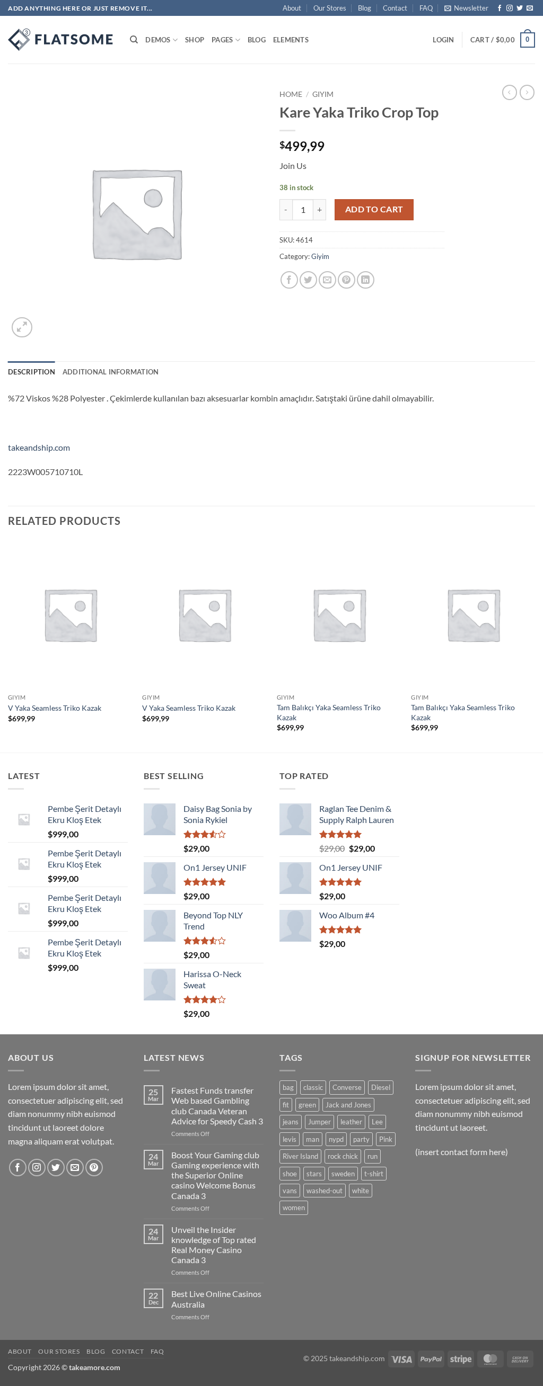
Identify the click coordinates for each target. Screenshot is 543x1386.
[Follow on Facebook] (499, 8)
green (307, 1105)
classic (313, 1087)
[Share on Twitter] (308, 280)
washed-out (324, 1190)
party (361, 1139)
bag (288, 1087)
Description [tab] (31, 372)
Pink (385, 1139)
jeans (291, 1121)
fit (286, 1105)
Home (290, 94)
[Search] (134, 40)
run (372, 1156)
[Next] (534, 645)
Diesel (380, 1087)
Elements (291, 39)
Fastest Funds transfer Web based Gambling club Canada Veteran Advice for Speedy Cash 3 (217, 1105)
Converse (347, 1087)
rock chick (343, 1156)
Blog (364, 8)
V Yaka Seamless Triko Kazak (54, 707)
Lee (377, 1121)
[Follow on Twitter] (519, 8)
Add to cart (374, 209)
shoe (290, 1173)
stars (314, 1173)
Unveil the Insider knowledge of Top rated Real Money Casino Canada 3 (213, 1244)
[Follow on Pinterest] (94, 1167)
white (360, 1190)
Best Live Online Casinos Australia (216, 1299)
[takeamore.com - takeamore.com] (61, 40)
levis (289, 1139)
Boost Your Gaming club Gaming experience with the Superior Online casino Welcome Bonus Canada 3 (215, 1175)
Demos (157, 39)
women (294, 1207)
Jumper (319, 1121)
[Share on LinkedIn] (365, 280)
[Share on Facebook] (289, 280)
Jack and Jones (348, 1105)
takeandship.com (39, 447)
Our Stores (329, 8)
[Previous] (8, 645)
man (312, 1139)
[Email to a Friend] (327, 280)
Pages (222, 39)
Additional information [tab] (111, 372)
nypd (336, 1139)
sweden (343, 1173)
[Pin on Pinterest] (346, 280)
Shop (194, 39)
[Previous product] (527, 92)
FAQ (426, 8)
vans (290, 1190)
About (292, 8)
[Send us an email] (530, 8)
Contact (395, 8)
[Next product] (509, 92)
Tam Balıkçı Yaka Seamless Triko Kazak (329, 712)
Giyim (323, 94)
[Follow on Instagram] (509, 8)
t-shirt (373, 1173)
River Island (300, 1156)
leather (351, 1121)
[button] (466, 8)
